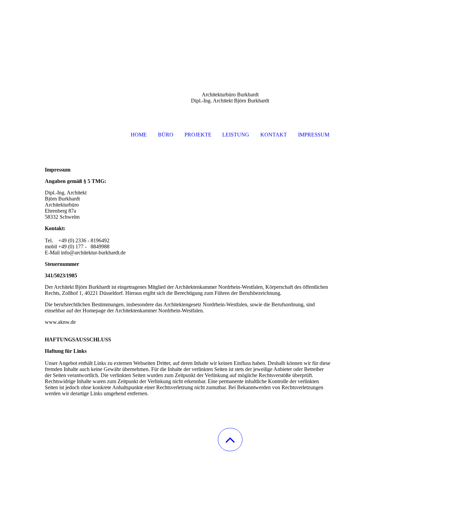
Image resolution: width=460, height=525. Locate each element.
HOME (139, 134)
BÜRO (165, 134)
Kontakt (273, 134)
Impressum (313, 134)
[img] (230, 33)
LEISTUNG (235, 134)
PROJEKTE (198, 134)
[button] (230, 439)
